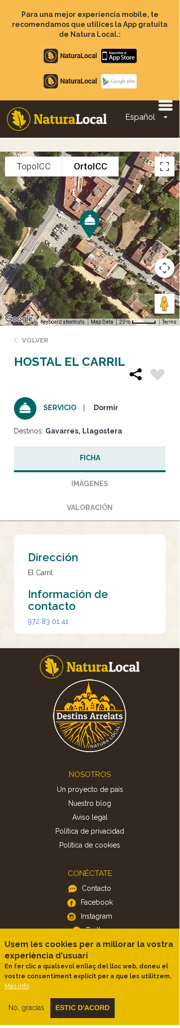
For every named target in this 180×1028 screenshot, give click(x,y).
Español (140, 117)
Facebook (97, 902)
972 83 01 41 (48, 621)
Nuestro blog (89, 803)
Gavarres (61, 431)
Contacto (96, 888)
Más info (16, 986)
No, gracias (26, 1008)
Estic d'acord (82, 1008)
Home (57, 119)
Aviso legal (90, 817)
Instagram (96, 916)
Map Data (102, 322)
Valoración (90, 508)
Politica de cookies (89, 845)
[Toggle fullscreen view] (165, 166)
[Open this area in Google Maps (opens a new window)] (18, 319)
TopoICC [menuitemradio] (33, 166)
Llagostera (102, 431)
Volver (35, 340)
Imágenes (89, 484)
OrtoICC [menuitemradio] (90, 166)
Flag (158, 376)
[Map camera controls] (165, 268)
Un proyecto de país (90, 789)
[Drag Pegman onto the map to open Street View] (165, 304)
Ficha (90, 458)
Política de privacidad (89, 831)
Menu (165, 104)
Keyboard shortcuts (62, 322)
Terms (169, 322)
